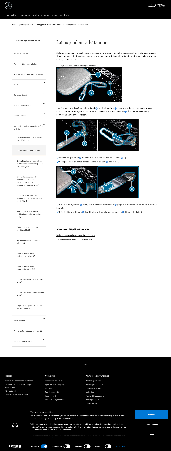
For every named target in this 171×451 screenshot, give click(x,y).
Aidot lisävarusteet (93, 388)
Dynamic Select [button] (20, 95)
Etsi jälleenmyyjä (52, 392)
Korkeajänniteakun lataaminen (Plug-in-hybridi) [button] (29, 127)
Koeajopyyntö (50, 396)
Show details (121, 446)
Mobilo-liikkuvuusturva (95, 396)
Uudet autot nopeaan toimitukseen (19, 381)
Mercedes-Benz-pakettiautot (16, 395)
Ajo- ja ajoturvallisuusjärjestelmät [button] (28, 331)
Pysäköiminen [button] (19, 320)
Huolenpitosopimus (93, 399)
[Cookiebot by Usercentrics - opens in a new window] (15, 446)
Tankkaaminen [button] (20, 116)
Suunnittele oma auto (54, 381)
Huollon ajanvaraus (93, 381)
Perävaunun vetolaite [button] (23, 341)
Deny (151, 435)
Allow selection (151, 425)
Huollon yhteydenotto (94, 384)
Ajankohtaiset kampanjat (55, 384)
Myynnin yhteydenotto (54, 399)
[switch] (67, 446)
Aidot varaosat (91, 403)
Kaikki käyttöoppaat (20, 24)
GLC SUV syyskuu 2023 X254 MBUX (47, 24)
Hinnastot (49, 388)
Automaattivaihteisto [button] (23, 105)
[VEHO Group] (8, 5)
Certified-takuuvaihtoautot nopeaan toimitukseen (19, 385)
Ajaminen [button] (18, 84)
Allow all (151, 415)
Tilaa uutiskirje (11, 391)
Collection (90, 392)
